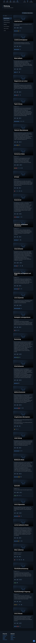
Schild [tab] (5, 30)
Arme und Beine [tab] (6, 26)
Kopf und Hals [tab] (6, 28)
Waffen (12, 636)
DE (27, 1)
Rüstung (12, 639)
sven (18, 83)
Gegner (4, 637)
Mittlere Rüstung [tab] (6, 20)
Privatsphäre (5, 639)
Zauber (12, 638)
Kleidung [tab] (5, 24)
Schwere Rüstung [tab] (7, 22)
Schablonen (13, 635)
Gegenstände (13, 637)
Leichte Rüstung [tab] (6, 18)
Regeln (4, 638)
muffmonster (20, 552)
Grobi (18, 488)
